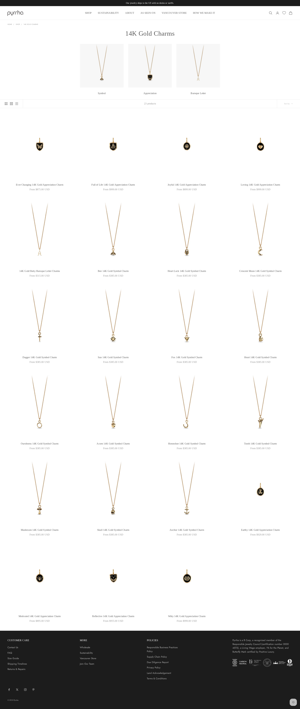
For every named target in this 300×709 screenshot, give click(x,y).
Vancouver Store (88, 658)
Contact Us (13, 647)
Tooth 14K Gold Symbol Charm (260, 443)
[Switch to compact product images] (16, 103)
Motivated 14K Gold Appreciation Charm (40, 616)
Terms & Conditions (157, 678)
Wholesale (85, 647)
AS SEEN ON (147, 13)
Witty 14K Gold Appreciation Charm (186, 616)
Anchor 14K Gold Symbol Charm (187, 530)
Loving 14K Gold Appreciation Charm (260, 184)
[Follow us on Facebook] (9, 689)
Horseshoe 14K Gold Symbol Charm (187, 443)
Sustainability (86, 653)
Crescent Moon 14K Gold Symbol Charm (260, 271)
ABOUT (129, 13)
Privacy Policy (153, 667)
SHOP (88, 13)
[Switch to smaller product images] (11, 103)
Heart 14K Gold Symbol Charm (260, 357)
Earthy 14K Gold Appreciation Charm (260, 530)
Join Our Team (87, 664)
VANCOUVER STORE (174, 13)
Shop (18, 24)
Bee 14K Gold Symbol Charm (113, 271)
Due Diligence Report (158, 662)
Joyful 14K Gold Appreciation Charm (187, 184)
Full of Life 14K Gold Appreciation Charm (113, 184)
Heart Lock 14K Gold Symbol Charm (187, 271)
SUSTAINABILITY (108, 13)
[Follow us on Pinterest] (33, 689)
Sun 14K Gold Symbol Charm (113, 357)
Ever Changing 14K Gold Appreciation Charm (39, 184)
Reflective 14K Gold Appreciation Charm (113, 616)
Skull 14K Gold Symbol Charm (113, 530)
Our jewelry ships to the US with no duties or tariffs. (150, 3)
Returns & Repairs (16, 669)
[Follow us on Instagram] (25, 689)
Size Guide (13, 658)
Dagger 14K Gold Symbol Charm (39, 357)
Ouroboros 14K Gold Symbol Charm (39, 443)
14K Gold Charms (31, 24)
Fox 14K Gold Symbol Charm (186, 357)
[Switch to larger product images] (6, 103)
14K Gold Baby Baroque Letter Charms (39, 271)
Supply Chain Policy (157, 657)
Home (10, 24)
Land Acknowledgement (159, 673)
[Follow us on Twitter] (17, 689)
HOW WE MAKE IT (204, 13)
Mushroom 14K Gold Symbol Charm (40, 530)
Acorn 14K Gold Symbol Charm (113, 443)
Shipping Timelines (17, 664)
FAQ (10, 653)
